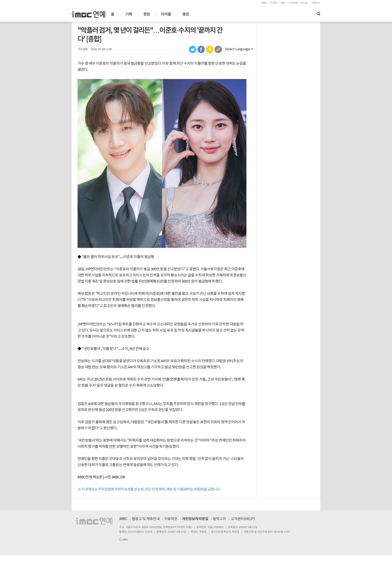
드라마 (273, 3)
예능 (283, 3)
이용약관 (170, 519)
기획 (128, 14)
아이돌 (166, 14)
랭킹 (185, 14)
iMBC (264, 3)
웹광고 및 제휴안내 (146, 519)
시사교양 (292, 3)
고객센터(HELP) (243, 519)
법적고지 (219, 519)
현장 (146, 14)
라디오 (304, 3)
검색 (318, 14)
